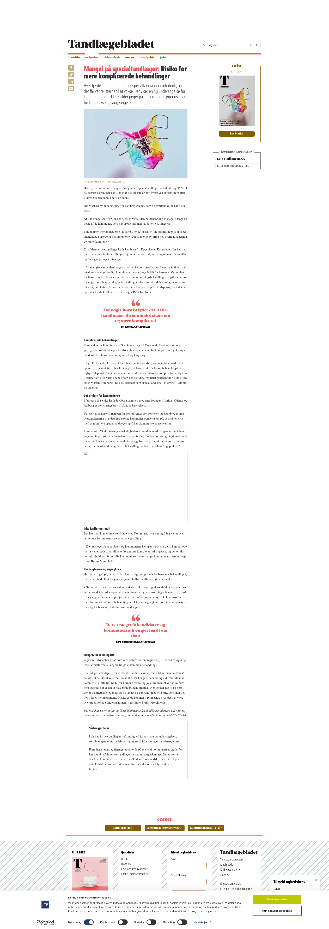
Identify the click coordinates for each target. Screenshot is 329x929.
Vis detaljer (200, 922)
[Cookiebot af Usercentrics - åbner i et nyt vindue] (45, 922)
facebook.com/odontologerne (236, 888)
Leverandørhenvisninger (134, 868)
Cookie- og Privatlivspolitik (135, 873)
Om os (130, 57)
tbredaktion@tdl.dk (230, 883)
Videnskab (111, 57)
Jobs (163, 57)
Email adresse (178, 875)
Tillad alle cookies (277, 899)
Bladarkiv (147, 57)
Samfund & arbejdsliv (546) (164, 828)
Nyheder (92, 57)
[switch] (123, 922)
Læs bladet (236, 133)
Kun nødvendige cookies (277, 910)
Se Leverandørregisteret (234, 166)
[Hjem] (111, 45)
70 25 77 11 (225, 874)
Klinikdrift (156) (123, 828)
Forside (74, 57)
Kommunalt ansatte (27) (206, 828)
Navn (173, 859)
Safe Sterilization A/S (231, 159)
